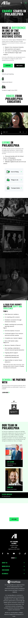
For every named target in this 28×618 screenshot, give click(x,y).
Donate (13, 558)
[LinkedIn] (8, 553)
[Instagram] (19, 553)
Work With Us (6, 566)
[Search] (21, 3)
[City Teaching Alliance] (5, 3)
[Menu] (26, 3)
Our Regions (5, 570)
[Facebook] (2, 553)
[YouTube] (14, 553)
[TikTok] (25, 553)
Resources (5, 573)
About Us (4, 563)
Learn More (5, 392)
